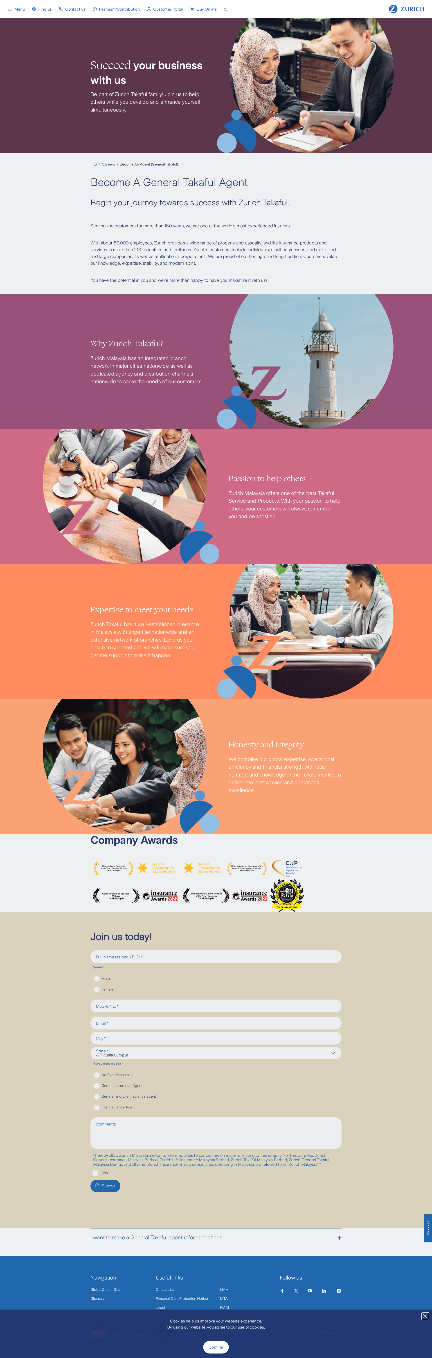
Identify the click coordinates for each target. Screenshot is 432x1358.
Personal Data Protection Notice (182, 1298)
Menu (19, 9)
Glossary (97, 1298)
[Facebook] (282, 1291)
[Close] (425, 1316)
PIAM (224, 1307)
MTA (224, 1298)
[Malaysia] (97, 164)
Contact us (75, 9)
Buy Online (207, 9)
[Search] (225, 9)
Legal (160, 1307)
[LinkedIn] (324, 1291)
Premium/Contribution (119, 9)
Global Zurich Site (105, 1289)
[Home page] (406, 8)
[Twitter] (296, 1291)
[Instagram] (339, 1291)
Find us (45, 9)
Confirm (216, 1347)
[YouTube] (310, 1291)
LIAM (224, 1289)
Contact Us (165, 1289)
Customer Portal (168, 9)
